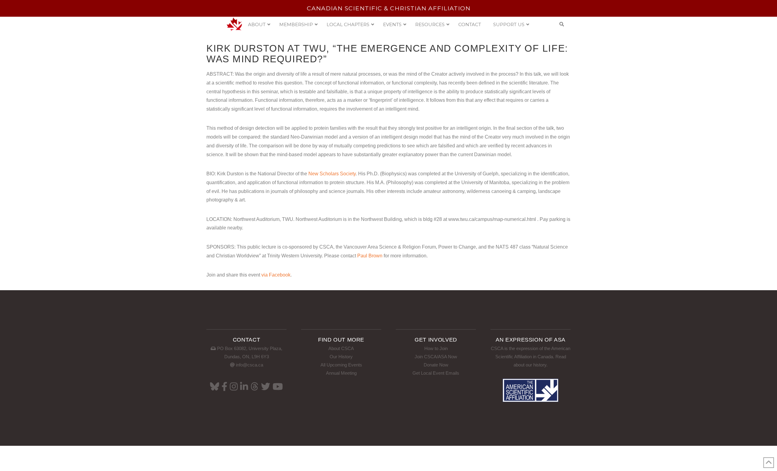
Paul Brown (369, 255)
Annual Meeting (341, 373)
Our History (341, 356)
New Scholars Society (332, 173)
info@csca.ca (249, 364)
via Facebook (275, 274)
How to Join (436, 348)
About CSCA (341, 348)
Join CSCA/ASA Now (436, 356)
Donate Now (436, 364)
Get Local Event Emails (435, 373)
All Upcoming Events (341, 364)
